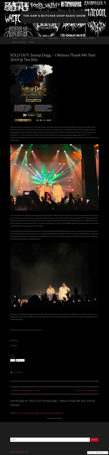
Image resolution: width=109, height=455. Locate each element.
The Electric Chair (37, 38)
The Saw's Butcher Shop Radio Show (54, 15)
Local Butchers (53, 38)
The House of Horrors (87, 38)
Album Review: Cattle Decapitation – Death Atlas (25, 390)
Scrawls (15, 38)
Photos (31, 42)
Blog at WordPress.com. (19, 452)
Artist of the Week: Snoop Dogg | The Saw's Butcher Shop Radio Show (40, 413)
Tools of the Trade (18, 42)
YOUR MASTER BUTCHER (69, 38)
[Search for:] (54, 440)
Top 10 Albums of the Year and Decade (87, 390)
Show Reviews (18, 372)
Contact (24, 38)
